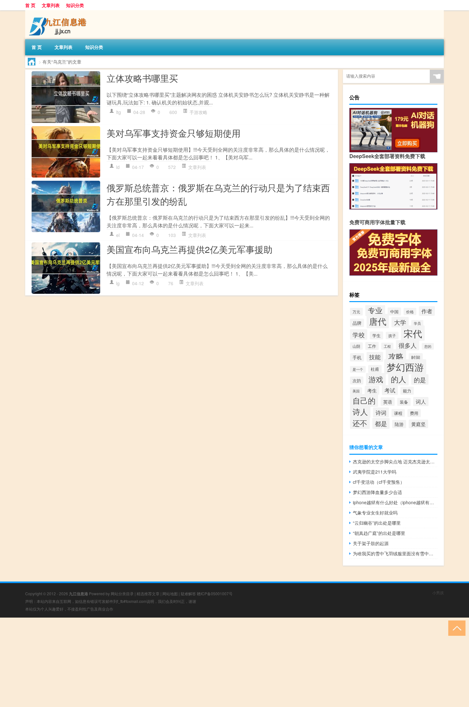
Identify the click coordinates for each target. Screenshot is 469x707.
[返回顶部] (455, 627)
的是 (420, 379)
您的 (427, 346)
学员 (417, 323)
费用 (414, 413)
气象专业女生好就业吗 (375, 512)
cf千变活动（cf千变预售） (379, 482)
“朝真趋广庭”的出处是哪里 (379, 533)
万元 (356, 312)
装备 (404, 402)
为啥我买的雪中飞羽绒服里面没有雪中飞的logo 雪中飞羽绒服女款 (395, 553)
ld (118, 167)
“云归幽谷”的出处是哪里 (377, 523)
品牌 (357, 323)
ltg (118, 112)
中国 (394, 311)
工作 (372, 346)
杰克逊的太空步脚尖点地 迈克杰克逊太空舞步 (395, 461)
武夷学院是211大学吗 (374, 471)
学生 (376, 335)
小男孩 (438, 592)
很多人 (407, 345)
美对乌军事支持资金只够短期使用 (174, 132)
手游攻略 (198, 112)
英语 (387, 401)
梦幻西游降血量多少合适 (377, 492)
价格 (410, 311)
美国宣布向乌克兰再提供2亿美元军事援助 (189, 249)
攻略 (396, 355)
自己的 (364, 400)
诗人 (360, 411)
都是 (381, 423)
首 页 (30, 5)
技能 (375, 357)
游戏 (375, 379)
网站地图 (170, 593)
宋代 (413, 333)
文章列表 (51, 5)
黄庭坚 (418, 424)
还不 (360, 423)
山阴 (356, 346)
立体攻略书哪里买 (142, 78)
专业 (375, 310)
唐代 (377, 321)
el (118, 235)
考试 (389, 390)
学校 (359, 334)
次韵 (357, 380)
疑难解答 (188, 593)
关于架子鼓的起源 (371, 543)
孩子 (392, 335)
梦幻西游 (405, 366)
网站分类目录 (122, 593)
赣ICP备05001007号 (215, 593)
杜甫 (375, 369)
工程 (387, 346)
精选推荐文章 (148, 593)
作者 (426, 311)
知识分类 (75, 5)
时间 (415, 357)
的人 (398, 378)
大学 (400, 322)
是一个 (358, 369)
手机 (357, 357)
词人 (421, 401)
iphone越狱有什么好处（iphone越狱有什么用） (395, 502)
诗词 (381, 412)
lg (118, 283)
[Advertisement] (191, 662)
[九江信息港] (58, 12)
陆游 (399, 424)
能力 (407, 391)
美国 (356, 390)
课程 (398, 413)
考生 (372, 390)
